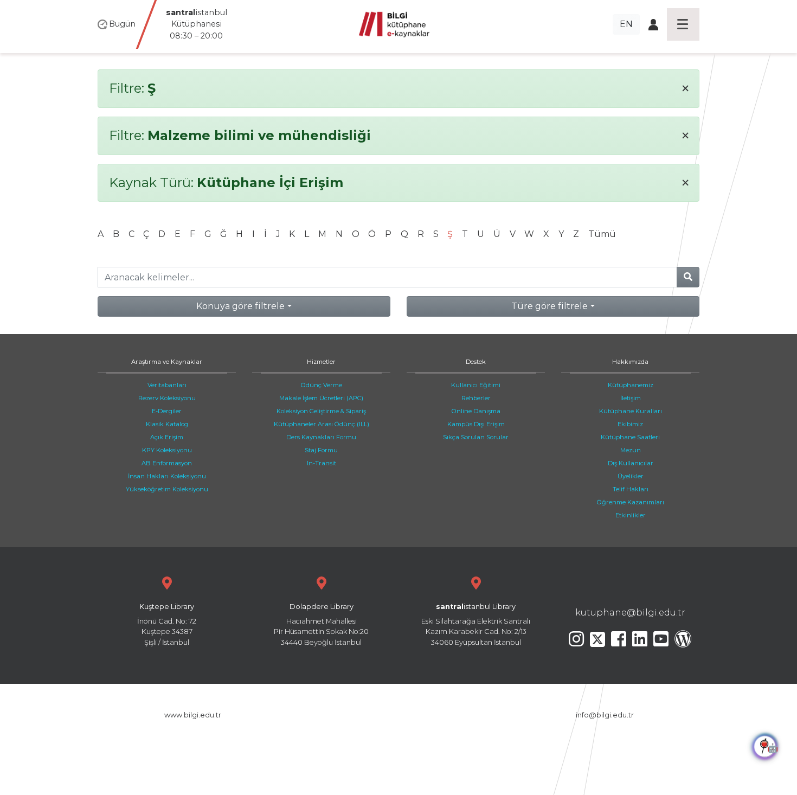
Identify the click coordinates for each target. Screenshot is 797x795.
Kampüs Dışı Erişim (476, 424)
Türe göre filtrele (549, 306)
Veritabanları (167, 385)
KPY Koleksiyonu (167, 450)
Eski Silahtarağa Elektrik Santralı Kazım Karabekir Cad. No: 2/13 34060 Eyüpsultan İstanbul (475, 624)
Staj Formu (321, 450)
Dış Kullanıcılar (630, 463)
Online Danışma (476, 411)
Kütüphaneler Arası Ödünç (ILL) (321, 424)
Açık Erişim (166, 437)
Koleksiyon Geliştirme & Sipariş (321, 411)
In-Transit (321, 463)
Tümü (602, 234)
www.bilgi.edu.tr (192, 715)
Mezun (630, 450)
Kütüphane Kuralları (630, 411)
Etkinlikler (630, 515)
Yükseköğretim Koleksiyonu (167, 489)
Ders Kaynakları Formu (321, 437)
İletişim (630, 398)
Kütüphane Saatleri (630, 437)
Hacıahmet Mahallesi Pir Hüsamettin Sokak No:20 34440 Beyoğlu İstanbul (321, 624)
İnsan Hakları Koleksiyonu (167, 476)
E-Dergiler (167, 411)
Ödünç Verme (321, 385)
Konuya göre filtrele (240, 306)
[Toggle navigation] (683, 24)
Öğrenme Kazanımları (630, 502)
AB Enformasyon (167, 463)
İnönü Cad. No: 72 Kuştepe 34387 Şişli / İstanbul (166, 624)
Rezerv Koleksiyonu (167, 398)
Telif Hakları (630, 489)
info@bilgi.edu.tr (605, 715)
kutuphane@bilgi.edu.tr (630, 612)
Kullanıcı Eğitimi (475, 385)
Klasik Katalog (167, 424)
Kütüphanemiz (630, 385)
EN (626, 24)
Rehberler (476, 398)
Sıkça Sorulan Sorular (476, 437)
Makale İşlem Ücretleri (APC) (321, 398)
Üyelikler (631, 476)
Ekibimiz (630, 424)
